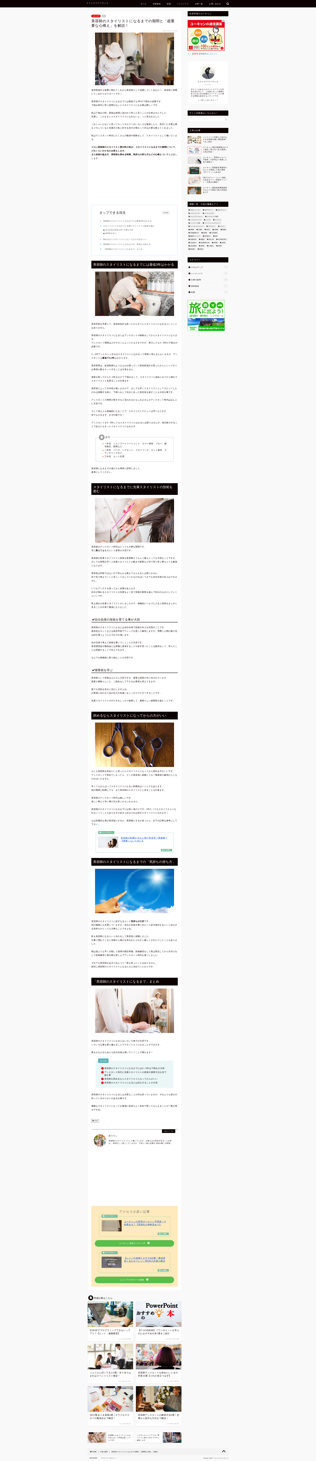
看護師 (202, 239)
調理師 (220, 246)
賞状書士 (192, 249)
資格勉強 (157, 4)
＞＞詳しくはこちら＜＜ (208, 100)
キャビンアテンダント (196, 216)
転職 (169, 4)
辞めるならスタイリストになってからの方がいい (125, 239)
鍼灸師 (201, 249)
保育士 (208, 229)
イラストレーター (195, 213)
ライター (222, 226)
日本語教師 (214, 233)
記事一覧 (199, 4)
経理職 (215, 242)
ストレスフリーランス (97, 3)
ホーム (144, 4)
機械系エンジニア (195, 236)
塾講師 (224, 229)
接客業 (205, 233)
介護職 (200, 229)
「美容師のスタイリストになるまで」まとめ (123, 249)
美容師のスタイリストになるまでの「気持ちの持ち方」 (128, 244)
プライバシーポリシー (108, 1458)
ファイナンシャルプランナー (212, 223)
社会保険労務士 (222, 239)
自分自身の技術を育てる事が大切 (119, 230)
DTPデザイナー (209, 210)
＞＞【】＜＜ (202, 54)
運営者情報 (93, 1458)
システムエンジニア (195, 220)
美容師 (96, 1121)
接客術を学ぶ (111, 233)
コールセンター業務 (212, 216)
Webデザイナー (221, 210)
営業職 (216, 229)
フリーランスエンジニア (197, 226)
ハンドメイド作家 (195, 223)
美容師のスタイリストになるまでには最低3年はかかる (127, 221)
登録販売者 (193, 239)
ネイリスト (218, 220)
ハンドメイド (183, 4)
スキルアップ (209, 267)
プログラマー (212, 226)
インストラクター (209, 213)
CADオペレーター (195, 210)
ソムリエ (208, 220)
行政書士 (211, 246)
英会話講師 (193, 246)
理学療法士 (207, 236)
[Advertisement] (134, 182)
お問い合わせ (215, 4)
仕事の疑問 (96, 16)
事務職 (192, 229)
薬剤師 (202, 246)
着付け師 (211, 239)
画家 (216, 236)
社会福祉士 (193, 242)
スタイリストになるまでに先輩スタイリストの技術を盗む (129, 226)
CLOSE (165, 212)
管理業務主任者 (205, 242)
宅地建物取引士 (194, 233)
